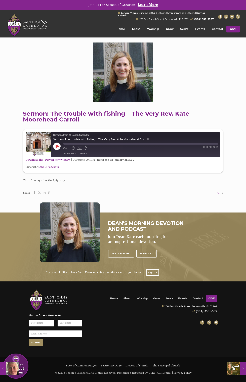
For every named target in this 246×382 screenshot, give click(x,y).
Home (114, 298)
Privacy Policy (183, 372)
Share (83, 153)
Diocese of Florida (137, 365)
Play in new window (57, 159)
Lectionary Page (111, 365)
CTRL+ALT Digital (159, 372)
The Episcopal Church (166, 365)
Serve (169, 298)
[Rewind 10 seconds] (73, 148)
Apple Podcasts (49, 167)
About (127, 298)
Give (211, 298)
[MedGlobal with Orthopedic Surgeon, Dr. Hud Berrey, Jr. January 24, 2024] (236, 368)
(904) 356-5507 (206, 311)
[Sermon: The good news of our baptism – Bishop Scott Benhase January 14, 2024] (9, 368)
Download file (34, 159)
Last (59, 329)
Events (182, 298)
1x (79, 148)
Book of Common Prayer (81, 365)
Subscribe (70, 153)
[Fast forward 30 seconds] (87, 148)
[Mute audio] (66, 148)
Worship (142, 298)
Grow (156, 298)
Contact (197, 298)
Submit (35, 342)
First (31, 329)
